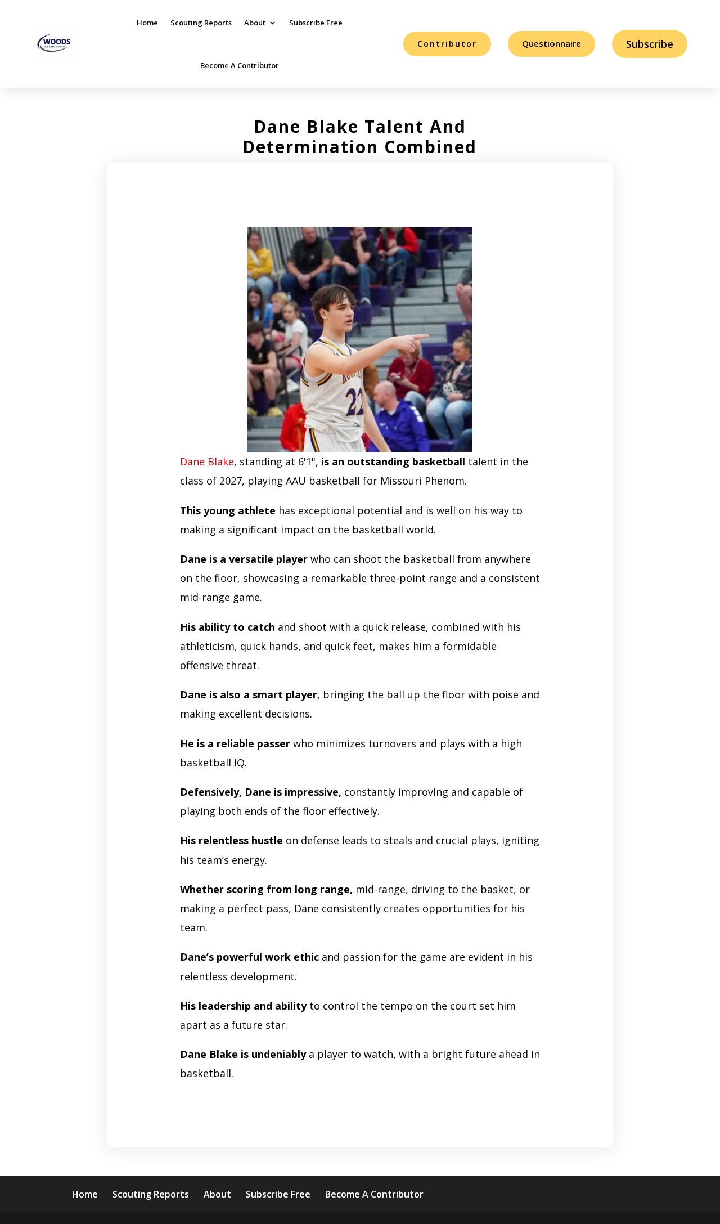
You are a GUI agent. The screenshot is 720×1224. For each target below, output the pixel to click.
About (255, 22)
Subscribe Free (316, 22)
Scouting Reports (201, 22)
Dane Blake (207, 461)
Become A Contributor (239, 65)
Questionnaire (551, 43)
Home (147, 22)
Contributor (447, 43)
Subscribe (649, 44)
